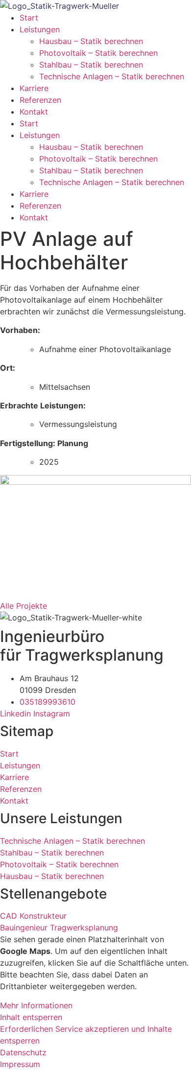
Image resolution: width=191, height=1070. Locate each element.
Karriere (34, 88)
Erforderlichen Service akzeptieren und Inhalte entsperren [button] (86, 1035)
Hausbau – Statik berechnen (91, 41)
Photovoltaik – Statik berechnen (98, 53)
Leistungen (40, 29)
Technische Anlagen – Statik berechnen (111, 76)
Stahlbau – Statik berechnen (91, 65)
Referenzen (40, 100)
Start (29, 18)
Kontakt (34, 112)
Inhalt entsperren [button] (31, 1017)
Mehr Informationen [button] (36, 1005)
